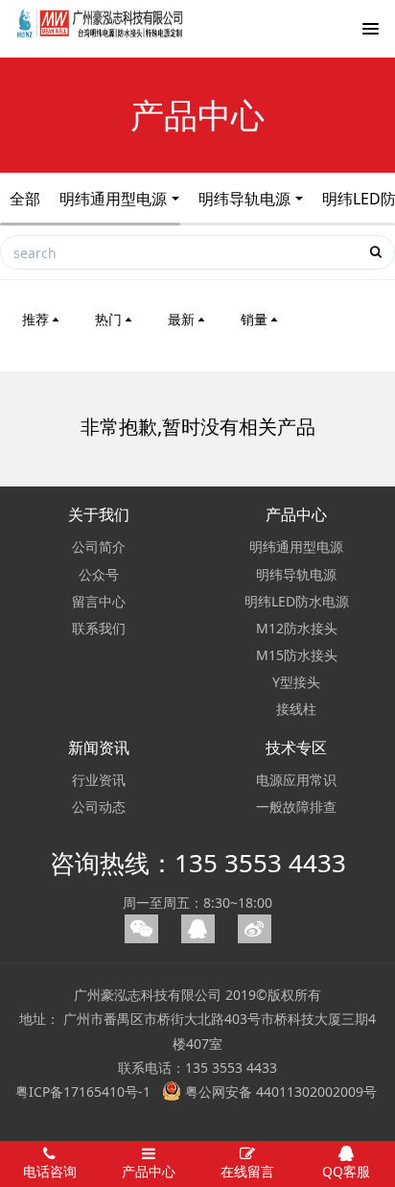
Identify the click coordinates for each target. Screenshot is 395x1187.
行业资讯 (99, 780)
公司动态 (99, 806)
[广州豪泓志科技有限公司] (100, 34)
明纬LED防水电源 (296, 601)
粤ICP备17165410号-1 (83, 1091)
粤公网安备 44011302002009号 (279, 1091)
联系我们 (99, 628)
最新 (181, 319)
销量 (254, 319)
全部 (25, 198)
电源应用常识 (296, 780)
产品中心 (296, 514)
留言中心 (99, 601)
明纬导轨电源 (244, 198)
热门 (108, 319)
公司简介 (99, 546)
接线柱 (296, 709)
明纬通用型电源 (113, 198)
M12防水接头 (296, 628)
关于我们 (98, 514)
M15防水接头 (296, 655)
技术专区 (296, 747)
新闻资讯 (98, 747)
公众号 (99, 574)
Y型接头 (296, 682)
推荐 (35, 319)
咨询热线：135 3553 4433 (198, 862)
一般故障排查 (296, 806)
